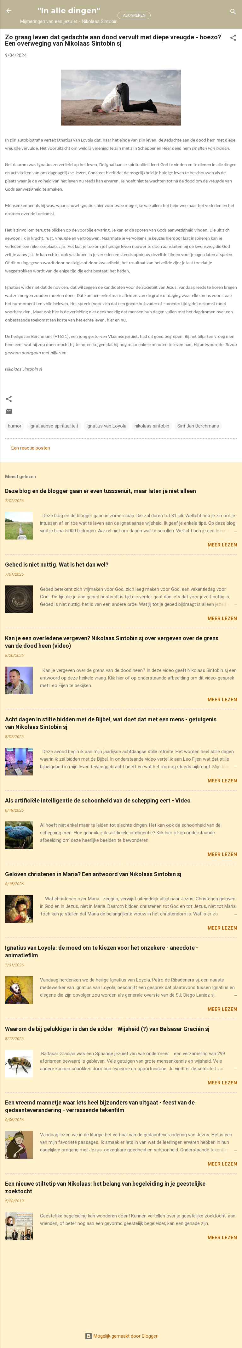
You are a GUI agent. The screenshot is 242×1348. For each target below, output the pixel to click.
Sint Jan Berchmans (198, 426)
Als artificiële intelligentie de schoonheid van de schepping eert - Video (98, 800)
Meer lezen (222, 545)
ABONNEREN (134, 15)
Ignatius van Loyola (106, 426)
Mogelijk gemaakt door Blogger (125, 1336)
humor (14, 426)
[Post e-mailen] (9, 413)
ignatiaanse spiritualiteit (54, 426)
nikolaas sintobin (152, 426)
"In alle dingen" (69, 10)
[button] (233, 39)
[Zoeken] (233, 12)
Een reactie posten (30, 448)
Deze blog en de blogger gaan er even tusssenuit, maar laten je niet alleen (100, 491)
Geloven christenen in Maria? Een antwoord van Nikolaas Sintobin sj (93, 874)
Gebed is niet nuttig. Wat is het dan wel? (56, 564)
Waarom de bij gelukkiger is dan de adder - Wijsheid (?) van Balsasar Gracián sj (107, 1029)
